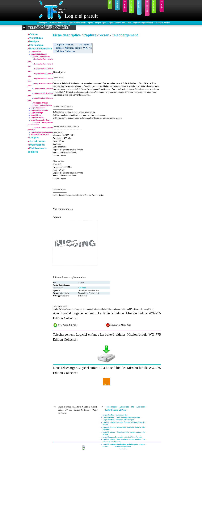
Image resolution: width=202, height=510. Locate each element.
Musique (34, 41)
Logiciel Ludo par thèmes (42, 105)
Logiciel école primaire (39, 110)
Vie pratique (36, 38)
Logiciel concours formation (42, 132)
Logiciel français (37, 117)
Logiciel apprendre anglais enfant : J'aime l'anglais (122, 437)
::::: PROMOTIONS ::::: (40, 134)
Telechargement (125, 35)
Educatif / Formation (57, 23)
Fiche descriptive (67, 35)
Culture (33, 34)
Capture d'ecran (96, 35)
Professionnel (37, 144)
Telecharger (42, 23)
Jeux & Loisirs (37, 141)
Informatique (36, 45)
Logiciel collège (37, 113)
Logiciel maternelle (38, 108)
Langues (34, 137)
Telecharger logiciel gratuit (121, 444)
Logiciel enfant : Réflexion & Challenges (118, 420)
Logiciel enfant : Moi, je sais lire (115, 415)
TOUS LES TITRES (40, 103)
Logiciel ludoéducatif (76, 23)
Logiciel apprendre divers (40, 120)
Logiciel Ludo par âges (96, 23)
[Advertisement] (135, 59)
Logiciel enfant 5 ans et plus (120, 23)
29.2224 (82, 288)
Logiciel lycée (36, 115)
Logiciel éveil (36, 52)
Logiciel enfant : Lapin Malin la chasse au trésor (121, 417)
